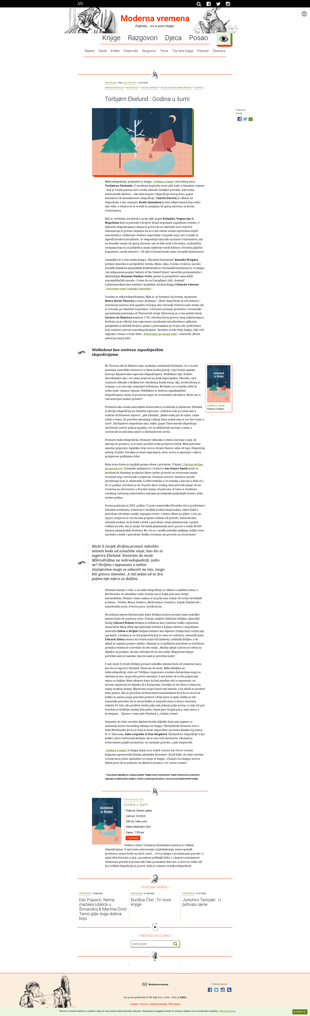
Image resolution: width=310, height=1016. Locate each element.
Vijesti (102, 51)
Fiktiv (183, 997)
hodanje (198, 87)
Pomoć (144, 1004)
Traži (175, 944)
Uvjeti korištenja (158, 1004)
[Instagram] (227, 4)
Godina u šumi (215, 407)
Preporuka (111, 83)
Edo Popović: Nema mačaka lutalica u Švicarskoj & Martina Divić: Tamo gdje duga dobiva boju (103, 909)
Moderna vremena (155, 18)
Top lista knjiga (182, 51)
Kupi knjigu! (133, 838)
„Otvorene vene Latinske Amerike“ (128, 288)
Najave (90, 51)
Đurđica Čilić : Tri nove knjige (151, 902)
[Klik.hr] (229, 990)
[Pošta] (250, 118)
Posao (198, 37)
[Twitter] (218, 4)
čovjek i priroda (149, 87)
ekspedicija (132, 87)
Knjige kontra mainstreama (176, 87)
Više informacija (227, 1011)
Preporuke (131, 51)
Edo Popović (129, 83)
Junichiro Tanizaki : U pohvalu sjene (201, 902)
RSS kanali (174, 1004)
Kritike (115, 51)
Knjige (111, 37)
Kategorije (223, 38)
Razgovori (143, 37)
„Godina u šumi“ (164, 181)
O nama (134, 1004)
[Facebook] (208, 4)
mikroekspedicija (114, 87)
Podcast (203, 51)
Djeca (173, 37)
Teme (164, 51)
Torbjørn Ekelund (134, 799)
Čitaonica (219, 51)
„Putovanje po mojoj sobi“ (160, 334)
